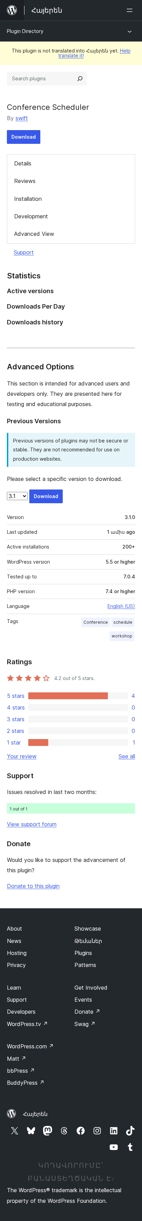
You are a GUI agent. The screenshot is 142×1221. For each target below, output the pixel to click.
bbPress (21, 1070)
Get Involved (91, 987)
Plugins (83, 952)
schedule (122, 622)
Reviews (25, 180)
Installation (28, 198)
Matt (16, 1058)
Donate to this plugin (33, 886)
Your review (22, 756)
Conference (95, 622)
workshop (122, 635)
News (14, 940)
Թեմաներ (88, 940)
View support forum (32, 824)
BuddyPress (25, 1082)
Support (24, 252)
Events (83, 999)
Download (23, 137)
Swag (84, 1024)
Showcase (87, 928)
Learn (14, 987)
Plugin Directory (25, 31)
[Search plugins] (80, 78)
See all (127, 756)
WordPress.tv (27, 1024)
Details (22, 163)
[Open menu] (131, 10)
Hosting (17, 952)
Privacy (16, 964)
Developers (21, 1011)
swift (22, 118)
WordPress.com (30, 1046)
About (14, 928)
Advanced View (34, 233)
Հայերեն (35, 1113)
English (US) (121, 606)
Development (31, 216)
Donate (87, 1011)
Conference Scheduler (48, 107)
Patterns (85, 964)
